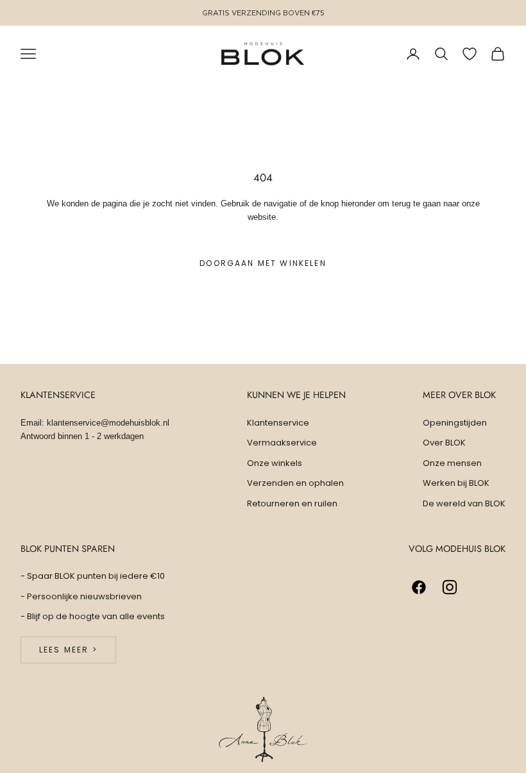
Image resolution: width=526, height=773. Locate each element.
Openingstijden (455, 423)
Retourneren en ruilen (292, 503)
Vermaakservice (282, 442)
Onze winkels (274, 463)
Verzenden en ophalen (295, 483)
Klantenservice (278, 423)
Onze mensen (452, 463)
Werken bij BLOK (456, 483)
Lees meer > (68, 649)
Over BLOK (444, 442)
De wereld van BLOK (464, 503)
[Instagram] (449, 587)
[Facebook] (419, 587)
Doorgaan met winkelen (262, 263)
